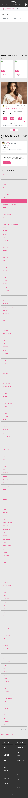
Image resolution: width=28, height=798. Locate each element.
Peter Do (5, 542)
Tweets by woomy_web (7, 734)
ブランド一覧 (7, 775)
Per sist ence (5, 502)
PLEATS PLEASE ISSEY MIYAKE (10, 704)
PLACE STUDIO (6, 681)
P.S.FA (4, 181)
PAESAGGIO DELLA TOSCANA (10, 204)
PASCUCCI (5, 360)
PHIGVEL (5, 579)
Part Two (5, 350)
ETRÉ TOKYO (5, 149)
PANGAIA (5, 274)
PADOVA (4, 74)
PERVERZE (5, 535)
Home (5, 767)
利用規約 (6, 783)
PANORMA (5, 280)
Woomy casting (7, 750)
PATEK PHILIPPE (6, 373)
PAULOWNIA (5, 416)
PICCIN (4, 612)
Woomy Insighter (20, 742)
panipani (4, 277)
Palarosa (4, 227)
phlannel (4, 592)
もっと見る (22, 121)
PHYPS (4, 602)
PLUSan (4, 724)
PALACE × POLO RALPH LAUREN (10, 224)
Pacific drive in (6, 191)
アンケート (7, 163)
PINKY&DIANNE (6, 661)
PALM (4, 237)
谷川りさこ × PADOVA (18, 125)
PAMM (4, 260)
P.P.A (4, 177)
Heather (14, 149)
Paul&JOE (5, 406)
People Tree (5, 492)
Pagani (4, 207)
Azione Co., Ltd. (20, 760)
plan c (4, 695)
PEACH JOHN (6, 423)
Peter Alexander (6, 539)
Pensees (4, 489)
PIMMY (4, 642)
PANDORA (5, 270)
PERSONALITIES (6, 529)
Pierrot (4, 632)
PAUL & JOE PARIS (7, 386)
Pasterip (4, 366)
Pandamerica (5, 264)
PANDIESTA (5, 267)
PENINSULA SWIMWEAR (8, 482)
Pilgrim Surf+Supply (7, 635)
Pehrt (4, 456)
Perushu (4, 532)
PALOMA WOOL (6, 247)
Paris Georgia (6, 330)
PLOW (4, 711)
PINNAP (4, 665)
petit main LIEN (6, 555)
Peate (4, 439)
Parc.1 (4, 323)
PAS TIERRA (5, 353)
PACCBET (5, 187)
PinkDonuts (5, 651)
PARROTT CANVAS (7, 346)
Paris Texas (5, 336)
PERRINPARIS (6, 525)
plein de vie (5, 708)
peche (4, 446)
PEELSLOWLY (6, 449)
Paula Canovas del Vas (8, 409)
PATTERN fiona (6, 380)
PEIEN (4, 459)
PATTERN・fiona (6, 383)
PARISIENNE (5, 343)
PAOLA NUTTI (6, 290)
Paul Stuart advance (7, 400)
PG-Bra (4, 562)
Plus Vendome (6, 721)
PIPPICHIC (5, 671)
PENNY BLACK (6, 486)
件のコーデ (10, 145)
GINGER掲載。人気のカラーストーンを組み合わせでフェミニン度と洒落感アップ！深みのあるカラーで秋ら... (14, 108)
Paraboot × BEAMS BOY (8, 307)
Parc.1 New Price (6, 327)
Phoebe (4, 595)
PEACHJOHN (6, 426)
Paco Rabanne (6, 194)
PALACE (4, 217)
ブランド (21, 8)
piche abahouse (6, 618)
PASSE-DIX (5, 363)
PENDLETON (5, 479)
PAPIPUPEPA (5, 297)
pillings (4, 638)
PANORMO (5, 283)
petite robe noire (6, 559)
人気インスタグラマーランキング (20, 773)
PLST (4, 714)
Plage (4, 685)
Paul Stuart (5, 396)
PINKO (4, 655)
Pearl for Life (5, 433)
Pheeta (4, 572)
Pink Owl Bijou (6, 648)
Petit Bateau (5, 549)
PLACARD (5, 678)
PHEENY (4, 569)
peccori (4, 443)
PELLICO (4, 469)
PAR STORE (5, 303)
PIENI (4, 622)
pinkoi (4, 658)
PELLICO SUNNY (6, 472)
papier (4, 293)
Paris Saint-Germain (7, 333)
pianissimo (5, 608)
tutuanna (4, 151)
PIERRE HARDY (6, 625)
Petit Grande (5, 552)
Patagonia (5, 370)
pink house (5, 645)
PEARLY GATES (6, 436)
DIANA (10, 149)
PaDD (4, 197)
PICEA (4, 615)
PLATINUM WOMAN (7, 698)
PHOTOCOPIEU (6, 598)
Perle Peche (5, 512)
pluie (4, 718)
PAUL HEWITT (6, 390)
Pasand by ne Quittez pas (8, 356)
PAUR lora (5, 419)
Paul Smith (5, 393)
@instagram (19, 783)
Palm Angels (5, 240)
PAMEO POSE (6, 257)
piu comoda (5, 675)
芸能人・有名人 (18, 4)
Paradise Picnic (6, 317)
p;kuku (4, 184)
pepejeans (5, 499)
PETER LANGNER (7, 545)
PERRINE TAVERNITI (7, 522)
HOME (2, 8)
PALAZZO (5, 230)
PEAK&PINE (5, 429)
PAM (4, 254)
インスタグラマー (5, 4)
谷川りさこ (7, 106)
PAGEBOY (5, 211)
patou (4, 376)
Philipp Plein (5, 582)
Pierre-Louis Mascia (7, 628)
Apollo (4, 75)
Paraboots (5, 310)
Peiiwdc (4, 463)
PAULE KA (5, 413)
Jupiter (18, 75)
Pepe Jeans (5, 496)
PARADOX (5, 320)
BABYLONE (19, 149)
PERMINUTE (5, 516)
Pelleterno (5, 466)
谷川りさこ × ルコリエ (7, 125)
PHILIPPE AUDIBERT (7, 585)
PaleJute (4, 234)
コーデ (12, 4)
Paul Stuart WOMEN (7, 403)
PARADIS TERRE (6, 313)
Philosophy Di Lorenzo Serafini (10, 588)
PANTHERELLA (6, 287)
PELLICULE (5, 476)
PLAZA (4, 701)
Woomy (13, 2)
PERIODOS (5, 509)
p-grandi (4, 174)
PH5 (3, 565)
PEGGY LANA (6, 453)
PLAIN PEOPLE (6, 691)
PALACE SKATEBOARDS (8, 220)
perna (4, 519)
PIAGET (4, 605)
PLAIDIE (4, 688)
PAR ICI (4, 300)
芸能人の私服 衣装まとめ (11, 8)
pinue (4, 668)
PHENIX (4, 575)
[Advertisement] (14, 37)
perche (4, 506)
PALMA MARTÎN (6, 244)
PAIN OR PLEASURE (7, 214)
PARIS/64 (5, 340)
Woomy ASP (6, 742)
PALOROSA (5, 250)
